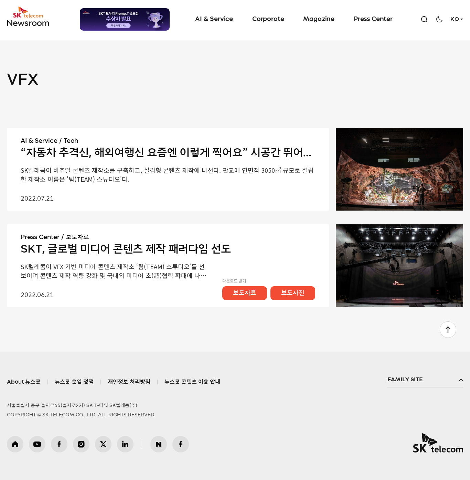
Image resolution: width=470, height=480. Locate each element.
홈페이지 (15, 444)
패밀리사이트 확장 (425, 379)
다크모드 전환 (439, 19)
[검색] (424, 19)
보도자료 (244, 293)
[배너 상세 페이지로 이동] (125, 19)
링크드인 (125, 444)
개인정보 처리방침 (129, 382)
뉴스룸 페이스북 (180, 444)
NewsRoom (28, 22)
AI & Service (214, 19)
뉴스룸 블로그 (158, 444)
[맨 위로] (448, 329)
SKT (28, 16)
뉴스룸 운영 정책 (74, 382)
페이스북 (59, 444)
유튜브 (37, 444)
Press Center (373, 19)
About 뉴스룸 (24, 382)
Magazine (318, 19)
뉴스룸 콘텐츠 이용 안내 (192, 382)
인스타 (81, 444)
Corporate (268, 19)
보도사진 (293, 293)
